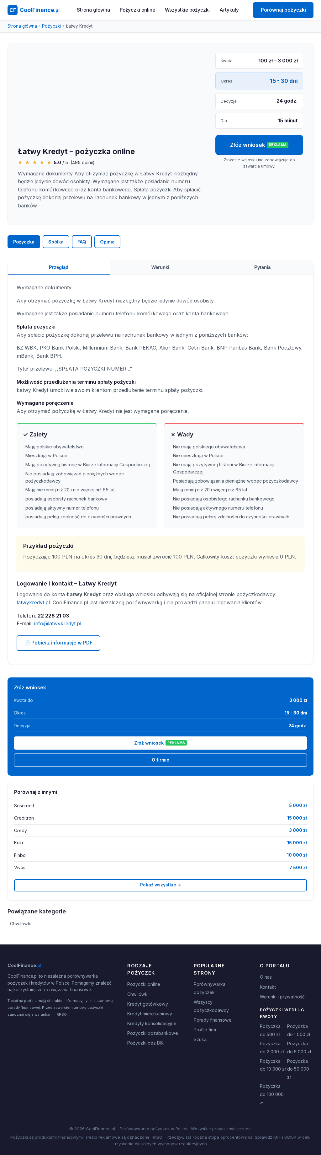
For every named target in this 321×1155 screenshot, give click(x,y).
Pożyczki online (137, 10)
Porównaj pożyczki (283, 10)
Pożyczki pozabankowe (152, 1033)
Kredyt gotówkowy (147, 1004)
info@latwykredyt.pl (57, 623)
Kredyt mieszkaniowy (149, 1013)
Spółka (56, 241)
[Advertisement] (111, 100)
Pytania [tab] (262, 267)
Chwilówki (20, 923)
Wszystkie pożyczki (187, 10)
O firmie (160, 759)
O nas (266, 977)
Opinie (107, 241)
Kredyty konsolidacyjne (151, 1023)
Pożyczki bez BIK (145, 1042)
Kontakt (268, 987)
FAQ (81, 241)
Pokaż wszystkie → (160, 884)
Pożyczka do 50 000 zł (298, 1069)
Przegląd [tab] (58, 267)
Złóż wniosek (258, 145)
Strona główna (93, 10)
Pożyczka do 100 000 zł (272, 1094)
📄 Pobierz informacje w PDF (58, 643)
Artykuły (229, 10)
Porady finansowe (213, 1020)
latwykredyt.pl (33, 602)
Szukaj (201, 1039)
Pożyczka (23, 241)
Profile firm (205, 1029)
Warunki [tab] (160, 267)
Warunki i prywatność (282, 996)
